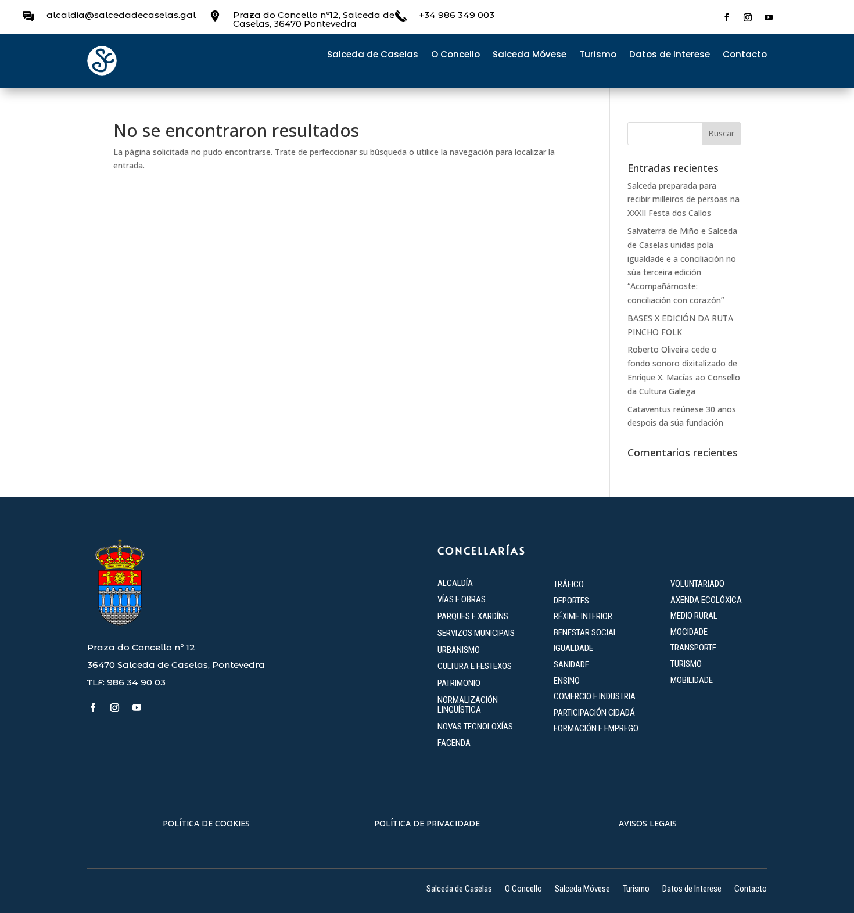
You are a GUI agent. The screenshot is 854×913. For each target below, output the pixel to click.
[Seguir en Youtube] (768, 17)
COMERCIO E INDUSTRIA (595, 696)
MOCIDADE (689, 632)
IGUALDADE (573, 648)
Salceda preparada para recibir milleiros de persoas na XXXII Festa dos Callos (683, 199)
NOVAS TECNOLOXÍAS (475, 726)
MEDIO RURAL (693, 615)
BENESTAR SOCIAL (586, 632)
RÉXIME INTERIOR (583, 616)
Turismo (597, 55)
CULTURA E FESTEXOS (474, 666)
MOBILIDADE (691, 680)
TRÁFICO (569, 584)
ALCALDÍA (455, 583)
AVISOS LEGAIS (648, 823)
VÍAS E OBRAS (461, 599)
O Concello (455, 55)
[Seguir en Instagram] (748, 17)
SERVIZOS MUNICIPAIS (476, 633)
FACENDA (454, 743)
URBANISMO (458, 650)
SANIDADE (571, 664)
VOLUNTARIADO (697, 583)
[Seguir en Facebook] (727, 17)
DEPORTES (571, 600)
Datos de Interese (669, 55)
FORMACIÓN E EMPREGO (596, 728)
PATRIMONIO (458, 683)
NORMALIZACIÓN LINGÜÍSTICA (467, 705)
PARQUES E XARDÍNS (472, 616)
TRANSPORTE (693, 647)
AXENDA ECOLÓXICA (706, 600)
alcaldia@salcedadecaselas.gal (121, 14)
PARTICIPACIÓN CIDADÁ (594, 712)
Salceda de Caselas (372, 55)
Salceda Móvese (529, 55)
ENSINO (567, 680)
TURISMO (686, 664)
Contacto (745, 55)
